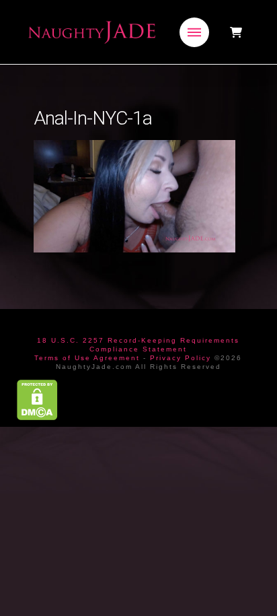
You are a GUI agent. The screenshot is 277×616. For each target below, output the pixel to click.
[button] (194, 32)
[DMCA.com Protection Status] (37, 399)
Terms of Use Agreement (87, 358)
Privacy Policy (180, 358)
